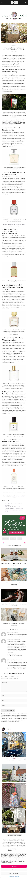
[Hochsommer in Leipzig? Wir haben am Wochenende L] (14, 744)
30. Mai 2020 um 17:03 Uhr (15, 639)
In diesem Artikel (21, 144)
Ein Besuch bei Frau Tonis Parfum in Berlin (12, 506)
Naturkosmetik (5, 538)
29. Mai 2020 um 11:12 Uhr (13, 632)
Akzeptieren (14, 866)
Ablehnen (14, 869)
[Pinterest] (17, 2)
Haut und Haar (14, 45)
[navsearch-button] (25, 2)
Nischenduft (13, 538)
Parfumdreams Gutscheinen (8, 123)
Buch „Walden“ (10, 112)
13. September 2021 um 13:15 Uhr (16, 659)
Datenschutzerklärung (12, 721)
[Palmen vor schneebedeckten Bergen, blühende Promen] (14, 820)
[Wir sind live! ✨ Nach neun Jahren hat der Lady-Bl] (14, 770)
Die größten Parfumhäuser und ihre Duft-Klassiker (14, 508)
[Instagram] (14, 2)
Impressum (17, 876)
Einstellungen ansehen (14, 873)
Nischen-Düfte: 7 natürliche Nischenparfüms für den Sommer (14, 48)
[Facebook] (12, 2)
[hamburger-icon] (2, 2)
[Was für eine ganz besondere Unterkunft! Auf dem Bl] (14, 795)
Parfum (19, 538)
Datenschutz (11, 876)
